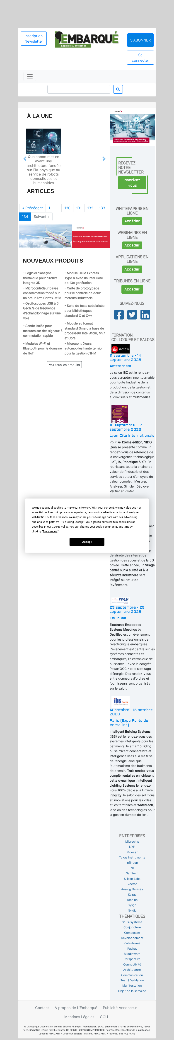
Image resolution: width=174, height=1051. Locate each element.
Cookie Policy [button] (60, 526)
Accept (87, 542)
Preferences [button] (50, 531)
